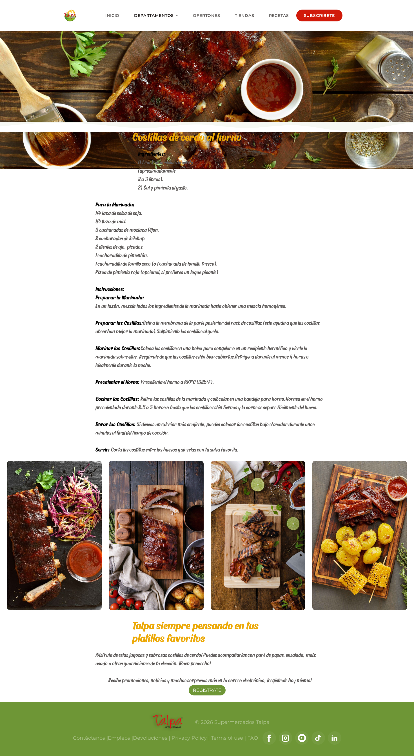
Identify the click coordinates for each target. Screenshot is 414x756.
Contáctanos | (90, 738)
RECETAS (279, 15)
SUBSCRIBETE (319, 15)
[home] (71, 15)
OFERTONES (206, 15)
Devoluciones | (151, 738)
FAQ (252, 738)
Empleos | (120, 738)
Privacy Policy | (190, 738)
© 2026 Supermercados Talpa (232, 722)
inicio (112, 15)
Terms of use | (228, 738)
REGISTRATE (207, 690)
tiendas (244, 15)
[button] (156, 15)
